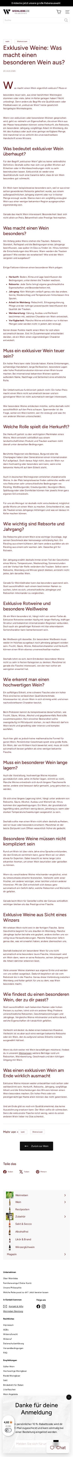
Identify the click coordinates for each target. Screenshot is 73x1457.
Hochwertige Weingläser (15, 1371)
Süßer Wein (8, 1366)
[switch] (8, 1430)
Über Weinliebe (10, 1278)
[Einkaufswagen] (58, 11)
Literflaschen (9, 1389)
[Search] (66, 20)
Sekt (5, 1380)
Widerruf (7, 1339)
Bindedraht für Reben (13, 1385)
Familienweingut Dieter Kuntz (17, 1283)
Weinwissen (25, 1053)
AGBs (5, 1330)
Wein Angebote (10, 1394)
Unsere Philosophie (12, 1287)
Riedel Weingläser (11, 1376)
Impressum (8, 1325)
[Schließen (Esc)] (69, 1397)
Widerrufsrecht (10, 1334)
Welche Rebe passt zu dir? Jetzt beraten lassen (25, 1292)
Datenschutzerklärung (13, 1343)
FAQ (5, 1353)
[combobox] (36, 20)
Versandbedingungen (13, 1348)
